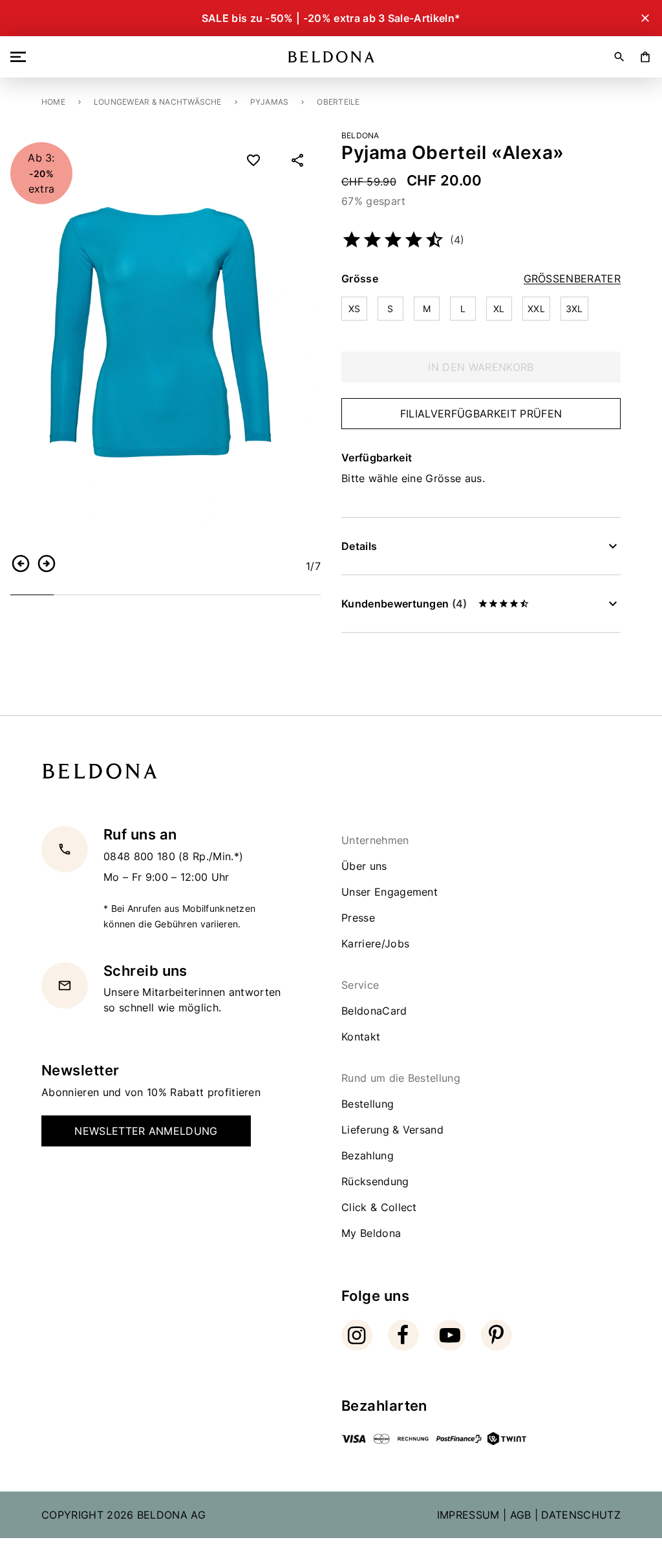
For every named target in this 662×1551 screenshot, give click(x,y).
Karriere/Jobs (375, 943)
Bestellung (367, 1103)
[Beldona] (331, 56)
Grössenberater (572, 278)
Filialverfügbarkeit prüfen (481, 413)
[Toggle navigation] (20, 57)
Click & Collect (379, 1207)
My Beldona (371, 1233)
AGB (520, 1514)
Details (359, 546)
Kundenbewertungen (404, 603)
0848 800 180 (140, 856)
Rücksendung (375, 1181)
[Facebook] (403, 1335)
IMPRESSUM (468, 1514)
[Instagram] (356, 1335)
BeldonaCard (374, 1010)
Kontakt (360, 1036)
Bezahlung (367, 1155)
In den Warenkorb (480, 367)
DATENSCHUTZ (581, 1514)
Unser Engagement (389, 891)
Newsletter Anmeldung (145, 1130)
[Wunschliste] (253, 160)
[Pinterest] (496, 1335)
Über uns (364, 866)
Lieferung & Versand (392, 1129)
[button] (20, 563)
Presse (358, 917)
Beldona (360, 135)
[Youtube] (449, 1335)
